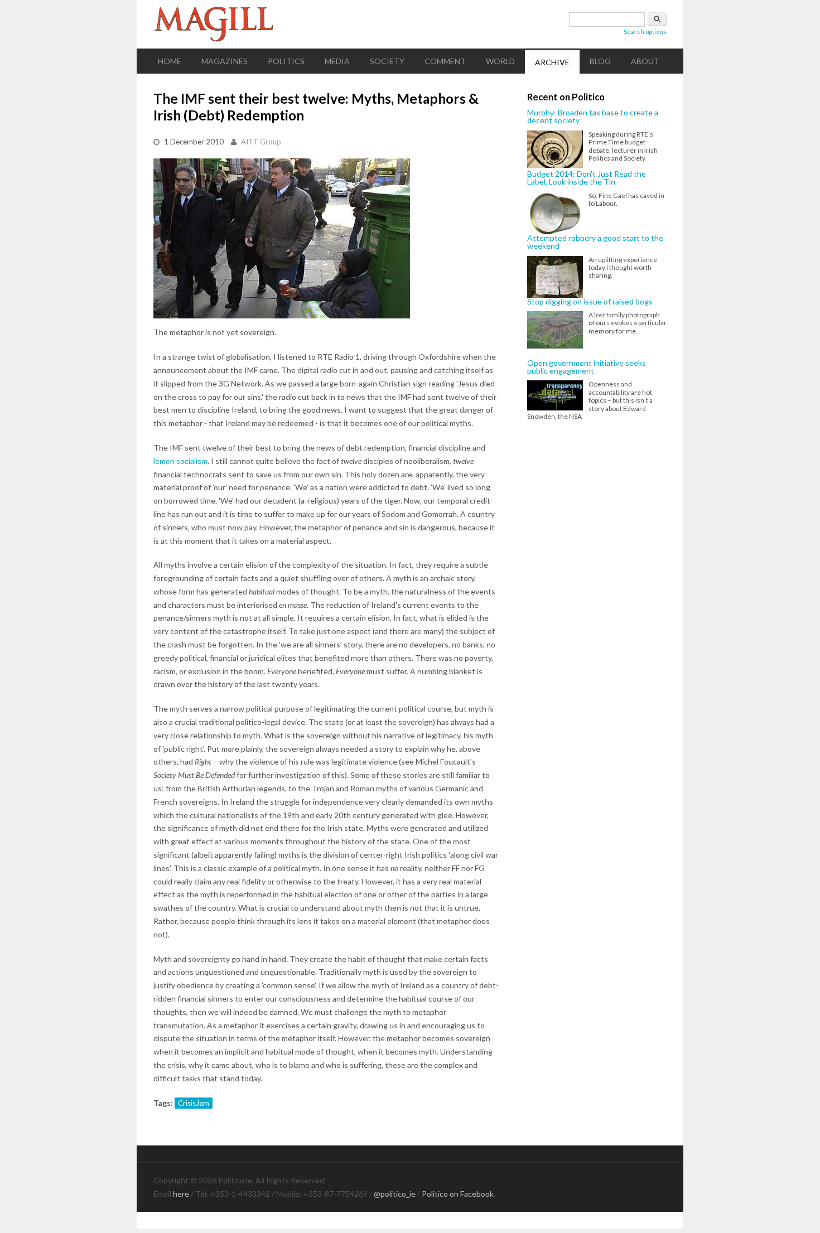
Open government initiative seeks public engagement (586, 367)
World (500, 61)
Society (387, 61)
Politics (286, 61)
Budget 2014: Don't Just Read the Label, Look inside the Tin (586, 178)
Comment (445, 61)
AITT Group (261, 141)
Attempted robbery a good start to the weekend (595, 242)
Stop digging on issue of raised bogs (590, 302)
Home (169, 61)
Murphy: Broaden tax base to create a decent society (592, 117)
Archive (552, 62)
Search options (645, 31)
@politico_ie (395, 1193)
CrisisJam (193, 1103)
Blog (600, 61)
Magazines (224, 61)
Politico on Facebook (458, 1193)
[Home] (410, 24)
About (645, 61)
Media (337, 61)
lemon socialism (180, 461)
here (181, 1193)
